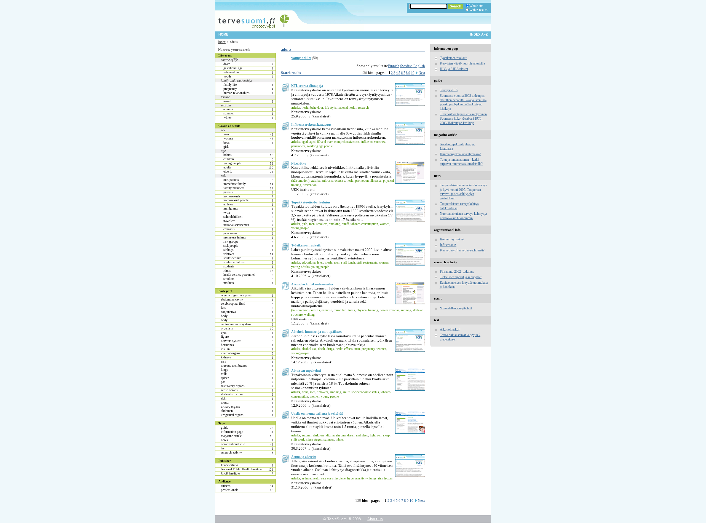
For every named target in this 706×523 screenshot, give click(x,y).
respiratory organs (233, 386)
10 (412, 73)
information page (232, 432)
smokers (228, 279)
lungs (224, 370)
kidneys (226, 357)
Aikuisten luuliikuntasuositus (312, 284)
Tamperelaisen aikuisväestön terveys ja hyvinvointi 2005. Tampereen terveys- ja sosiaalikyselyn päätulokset (463, 191)
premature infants (234, 237)
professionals (229, 490)
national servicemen (236, 225)
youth (227, 76)
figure (225, 337)
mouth (225, 402)
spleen (225, 378)
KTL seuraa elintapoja (307, 86)
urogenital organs (232, 415)
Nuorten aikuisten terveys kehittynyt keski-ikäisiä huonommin (463, 216)
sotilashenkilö (232, 258)
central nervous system (236, 324)
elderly (227, 171)
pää (223, 382)
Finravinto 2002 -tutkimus (457, 271)
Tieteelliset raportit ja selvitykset (461, 277)
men (226, 134)
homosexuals (231, 196)
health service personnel (239, 275)
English (419, 66)
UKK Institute (230, 473)
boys (226, 142)
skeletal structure (232, 394)
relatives (228, 254)
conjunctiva (228, 312)
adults (227, 167)
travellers (229, 221)
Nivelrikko (298, 163)
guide (224, 428)
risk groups (230, 241)
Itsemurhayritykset (452, 239)
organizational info (233, 444)
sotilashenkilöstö (234, 262)
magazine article (231, 436)
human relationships (236, 93)
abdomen (227, 411)
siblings (228, 250)
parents (228, 192)
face (223, 308)
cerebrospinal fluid (233, 303)
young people (232, 163)
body (224, 316)
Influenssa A (448, 245)
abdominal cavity (232, 299)
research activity (231, 452)
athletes (228, 204)
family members (233, 188)
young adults (301, 58)
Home (223, 34)
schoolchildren (232, 217)
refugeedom (231, 72)
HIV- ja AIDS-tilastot (454, 69)
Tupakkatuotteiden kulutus (310, 202)
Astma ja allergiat (303, 457)
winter (227, 117)
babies (227, 155)
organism (227, 328)
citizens (226, 486)
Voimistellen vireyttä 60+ (456, 308)
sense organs (229, 390)
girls (226, 147)
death (226, 64)
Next (422, 73)
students (228, 266)
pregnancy (230, 89)
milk (224, 374)
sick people (230, 246)
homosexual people (235, 200)
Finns (227, 270)
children (228, 159)
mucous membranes (234, 366)
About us (375, 519)
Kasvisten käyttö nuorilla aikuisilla (462, 63)
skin (223, 398)
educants (229, 229)
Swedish (406, 66)
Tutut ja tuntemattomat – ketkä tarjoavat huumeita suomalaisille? (461, 162)
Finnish (393, 66)
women (228, 138)
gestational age (232, 68)
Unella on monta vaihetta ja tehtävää (317, 413)
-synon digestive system (236, 295)
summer (228, 113)
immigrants (230, 208)
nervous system (231, 341)
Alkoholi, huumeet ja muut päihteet (316, 332)
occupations (231, 180)
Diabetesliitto (229, 465)
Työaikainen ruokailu (306, 245)
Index (222, 42)
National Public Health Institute (241, 469)
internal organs (230, 353)
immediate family (234, 184)
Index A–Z (479, 34)
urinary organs (230, 407)
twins (227, 212)
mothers (228, 283)
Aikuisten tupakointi (306, 370)
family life (230, 85)
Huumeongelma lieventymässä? (460, 154)
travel (227, 101)
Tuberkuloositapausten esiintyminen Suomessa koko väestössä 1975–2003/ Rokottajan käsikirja (463, 118)
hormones (227, 345)
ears (223, 361)
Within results (478, 10)
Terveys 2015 (449, 90)
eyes (224, 332)
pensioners (230, 233)
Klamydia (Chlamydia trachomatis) (462, 250)
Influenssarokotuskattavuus (311, 125)
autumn (228, 109)
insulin (225, 349)
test (223, 448)
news (224, 440)
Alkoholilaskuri (450, 329)
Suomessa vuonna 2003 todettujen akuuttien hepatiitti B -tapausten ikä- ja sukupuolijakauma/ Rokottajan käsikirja (463, 102)
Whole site (476, 6)
